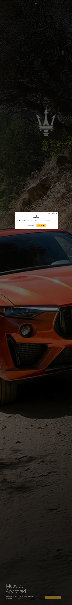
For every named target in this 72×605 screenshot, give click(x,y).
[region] (36, 220)
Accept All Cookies (41, 225)
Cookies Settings (31, 225)
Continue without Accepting (52, 213)
